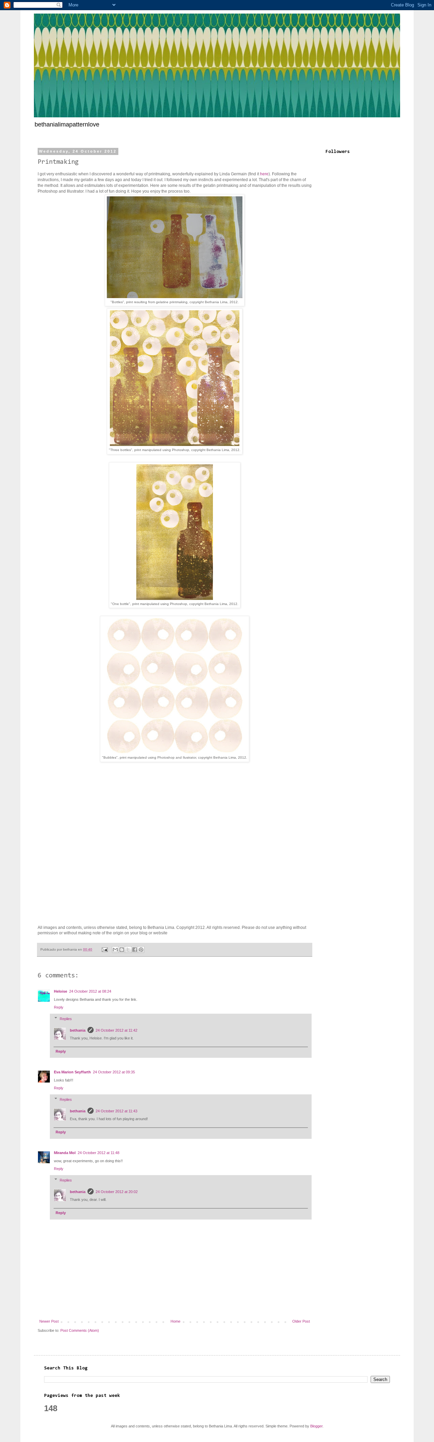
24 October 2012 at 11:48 (98, 1153)
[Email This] (115, 949)
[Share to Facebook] (134, 949)
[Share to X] (128, 949)
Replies (66, 1018)
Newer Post (49, 1321)
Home (175, 1321)
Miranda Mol (65, 1153)
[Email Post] (104, 949)
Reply (58, 1007)
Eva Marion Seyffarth (72, 1072)
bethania (77, 1030)
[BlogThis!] (121, 949)
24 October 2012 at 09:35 (114, 1072)
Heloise (60, 991)
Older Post (301, 1321)
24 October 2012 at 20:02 (117, 1192)
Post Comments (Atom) (79, 1330)
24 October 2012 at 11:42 (116, 1030)
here (264, 174)
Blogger (316, 1426)
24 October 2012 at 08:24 (90, 991)
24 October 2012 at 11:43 (116, 1111)
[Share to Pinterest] (141, 949)
